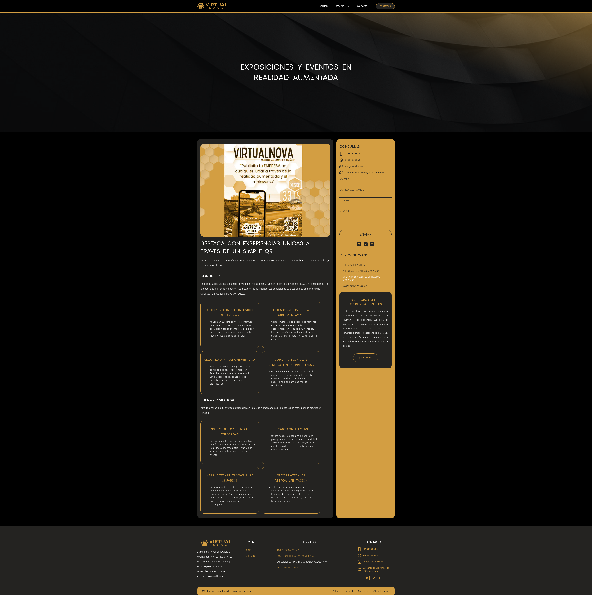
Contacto (362, 6)
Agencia (324, 6)
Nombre (344, 179)
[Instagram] (372, 244)
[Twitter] (365, 244)
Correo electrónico (351, 189)
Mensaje (344, 211)
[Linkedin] (359, 244)
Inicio (248, 550)
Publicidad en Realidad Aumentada (361, 271)
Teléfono (344, 200)
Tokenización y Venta (354, 265)
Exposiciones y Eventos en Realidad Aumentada (361, 278)
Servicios (341, 6)
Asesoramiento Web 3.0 (355, 286)
